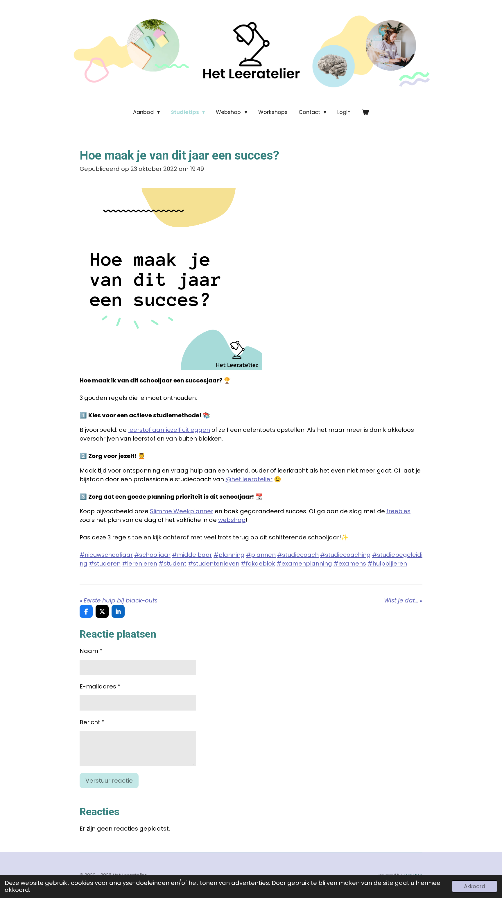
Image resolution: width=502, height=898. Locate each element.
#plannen (261, 555)
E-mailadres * (100, 686)
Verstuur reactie (109, 781)
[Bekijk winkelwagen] (365, 112)
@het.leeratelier (248, 479)
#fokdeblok (258, 563)
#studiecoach (298, 555)
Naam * (91, 651)
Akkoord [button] (474, 886)
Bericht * (92, 722)
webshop (231, 520)
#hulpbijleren (387, 563)
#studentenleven (213, 563)
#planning (229, 555)
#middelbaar (192, 555)
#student (173, 563)
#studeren (105, 563)
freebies (398, 511)
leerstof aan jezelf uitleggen (169, 430)
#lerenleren (139, 563)
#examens (350, 563)
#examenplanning (304, 563)
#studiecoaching (345, 555)
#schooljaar (152, 555)
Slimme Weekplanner (181, 511)
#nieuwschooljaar (106, 555)
